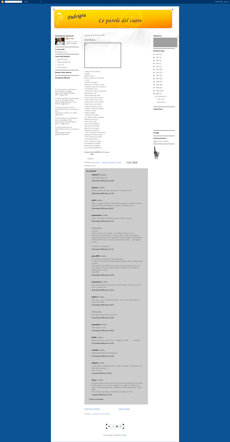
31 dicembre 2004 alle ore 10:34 (103, 343)
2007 (158, 85)
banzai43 (64, 98)
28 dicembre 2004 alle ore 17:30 (103, 193)
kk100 (94, 337)
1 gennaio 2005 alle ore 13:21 (102, 395)
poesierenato (96, 215)
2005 (158, 91)
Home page (124, 409)
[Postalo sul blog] (129, 162)
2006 (158, 88)
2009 (158, 78)
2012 (158, 69)
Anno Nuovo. (161, 102)
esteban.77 (96, 175)
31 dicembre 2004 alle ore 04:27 (103, 305)
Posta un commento (96, 399)
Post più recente (92, 409)
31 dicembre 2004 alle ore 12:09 (103, 356)
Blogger (123, 435)
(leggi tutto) (64, 95)
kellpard (95, 363)
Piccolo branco (62, 67)
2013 (158, 66)
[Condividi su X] (132, 162)
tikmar (94, 380)
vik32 (93, 200)
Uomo (63, 118)
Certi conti (160, 99)
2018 (158, 60)
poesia (94, 166)
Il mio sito (60, 65)
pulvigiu (71, 38)
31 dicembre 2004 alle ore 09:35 (103, 331)
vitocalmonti (96, 282)
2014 (158, 63)
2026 (158, 54)
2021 (158, 57)
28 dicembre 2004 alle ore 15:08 (103, 181)
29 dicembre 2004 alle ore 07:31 (103, 221)
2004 (158, 94)
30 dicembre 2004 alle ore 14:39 (103, 275)
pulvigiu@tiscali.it (61, 52)
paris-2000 (95, 256)
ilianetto (95, 188)
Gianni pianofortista (63, 62)
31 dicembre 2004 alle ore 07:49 (103, 318)
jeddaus (95, 297)
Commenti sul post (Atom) (101, 414)
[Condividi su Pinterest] (136, 162)
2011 (158, 72)
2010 (158, 75)
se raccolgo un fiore (66, 100)
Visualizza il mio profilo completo (71, 42)
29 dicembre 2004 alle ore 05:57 (103, 208)
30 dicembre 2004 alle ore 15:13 (103, 290)
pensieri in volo (67, 107)
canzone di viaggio (65, 91)
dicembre (161, 96)
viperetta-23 (96, 325)
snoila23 (95, 350)
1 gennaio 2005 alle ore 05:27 (102, 373)
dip (63, 89)
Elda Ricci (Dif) (62, 59)
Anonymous (65, 127)
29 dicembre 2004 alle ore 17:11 (103, 249)
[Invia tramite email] (127, 162)
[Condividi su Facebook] (134, 162)
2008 (158, 82)
